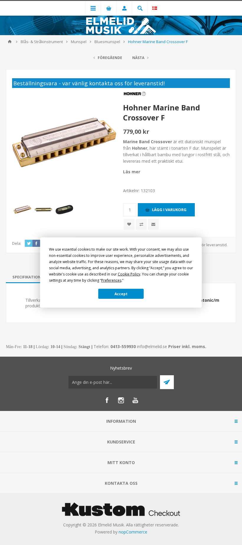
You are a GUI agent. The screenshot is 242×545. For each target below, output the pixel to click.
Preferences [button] (111, 280)
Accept (121, 293)
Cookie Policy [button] (129, 274)
